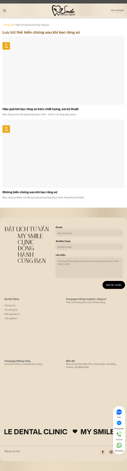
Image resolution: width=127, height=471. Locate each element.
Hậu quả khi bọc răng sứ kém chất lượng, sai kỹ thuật (40, 109)
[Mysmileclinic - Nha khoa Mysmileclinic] (63, 10)
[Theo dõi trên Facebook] (103, 452)
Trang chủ (8, 24)
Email (59, 227)
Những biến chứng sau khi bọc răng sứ (29, 192)
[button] (4, 10)
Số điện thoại (63, 241)
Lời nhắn (60, 254)
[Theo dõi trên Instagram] (111, 452)
